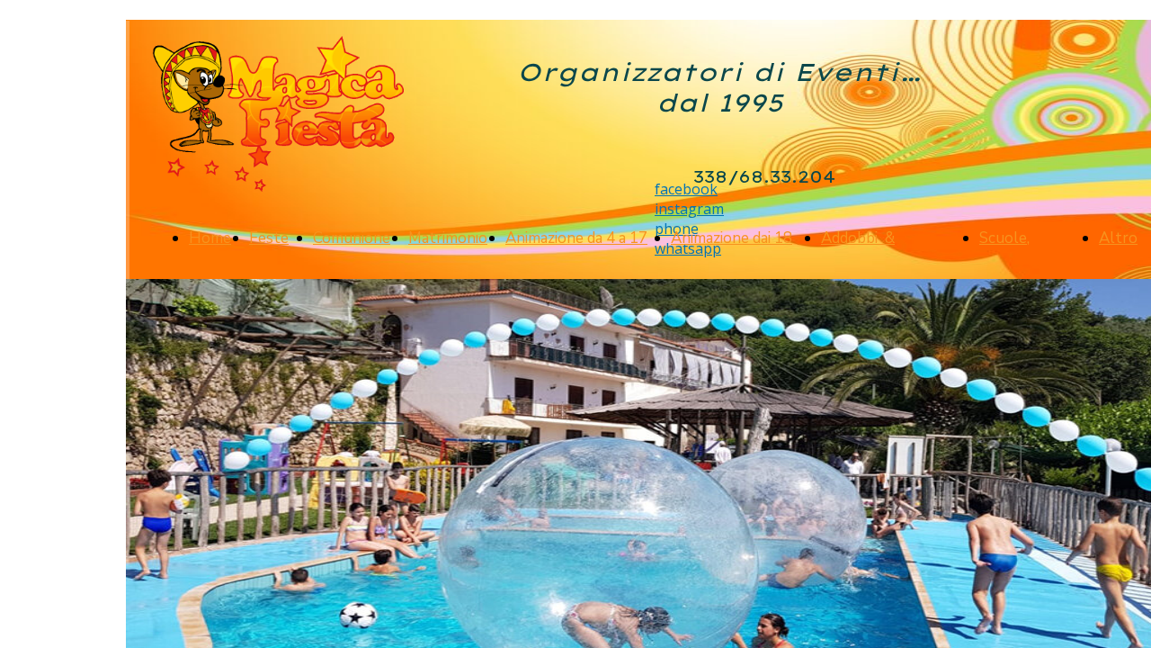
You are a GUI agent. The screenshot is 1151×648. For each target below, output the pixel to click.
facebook (686, 189)
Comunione (351, 238)
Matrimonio (447, 238)
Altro (1118, 238)
